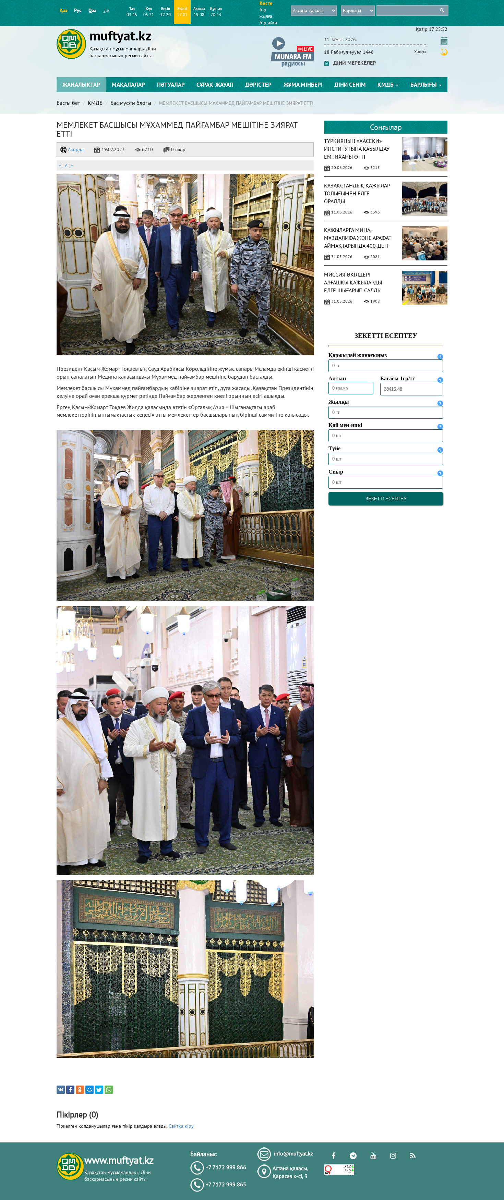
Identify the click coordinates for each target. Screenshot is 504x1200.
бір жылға (266, 13)
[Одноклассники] (80, 1090)
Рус (77, 10)
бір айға (268, 23)
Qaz (92, 10)
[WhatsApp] (109, 1090)
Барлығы (424, 84)
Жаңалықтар (81, 84)
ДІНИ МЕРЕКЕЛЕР (352, 62)
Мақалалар (128, 84)
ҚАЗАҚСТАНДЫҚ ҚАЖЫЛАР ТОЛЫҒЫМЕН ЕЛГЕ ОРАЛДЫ (357, 193)
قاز (106, 10)
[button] (292, 38)
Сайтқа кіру (181, 1126)
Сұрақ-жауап (214, 84)
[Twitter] (99, 1090)
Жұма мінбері (303, 84)
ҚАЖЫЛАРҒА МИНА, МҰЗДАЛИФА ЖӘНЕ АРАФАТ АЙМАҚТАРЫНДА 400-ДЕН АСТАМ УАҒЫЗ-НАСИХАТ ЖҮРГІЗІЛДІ (357, 245)
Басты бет (68, 102)
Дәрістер (258, 84)
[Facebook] (70, 1090)
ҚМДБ (386, 84)
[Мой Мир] (89, 1090)
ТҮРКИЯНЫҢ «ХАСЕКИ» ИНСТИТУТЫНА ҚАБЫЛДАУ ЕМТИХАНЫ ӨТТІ (356, 148)
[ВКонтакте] (61, 1090)
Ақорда (75, 149)
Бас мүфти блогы (130, 102)
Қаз (63, 10)
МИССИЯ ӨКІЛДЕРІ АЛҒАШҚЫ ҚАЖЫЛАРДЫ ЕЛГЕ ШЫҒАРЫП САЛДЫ (353, 282)
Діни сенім (350, 84)
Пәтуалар (171, 84)
